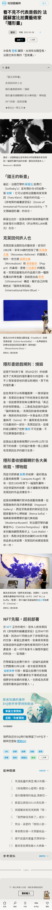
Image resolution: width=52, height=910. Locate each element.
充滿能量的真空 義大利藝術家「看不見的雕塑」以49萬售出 (31, 781)
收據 (9, 193)
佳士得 (41, 600)
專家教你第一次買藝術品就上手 (31, 831)
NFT (9, 627)
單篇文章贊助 (13, 711)
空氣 (14, 51)
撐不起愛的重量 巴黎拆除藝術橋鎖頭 (31, 838)
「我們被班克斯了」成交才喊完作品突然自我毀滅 (31, 817)
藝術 (27, 429)
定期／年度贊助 (14, 718)
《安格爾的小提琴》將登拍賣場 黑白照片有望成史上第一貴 (31, 788)
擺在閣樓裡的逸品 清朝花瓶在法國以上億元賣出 (31, 795)
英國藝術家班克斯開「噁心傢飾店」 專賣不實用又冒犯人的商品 (31, 810)
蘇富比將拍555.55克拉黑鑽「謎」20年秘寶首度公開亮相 (31, 803)
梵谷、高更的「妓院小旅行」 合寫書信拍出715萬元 (31, 824)
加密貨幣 (9, 671)
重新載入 (26, 893)
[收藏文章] (40, 32)
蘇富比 (29, 184)
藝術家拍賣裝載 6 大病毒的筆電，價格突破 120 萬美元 (31, 846)
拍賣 (22, 474)
